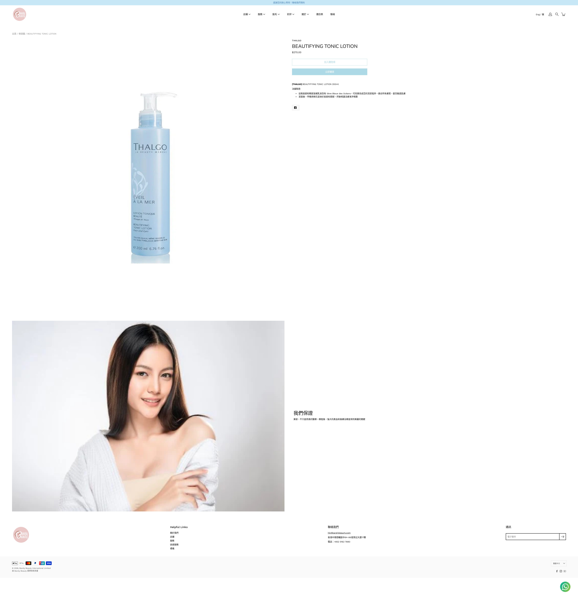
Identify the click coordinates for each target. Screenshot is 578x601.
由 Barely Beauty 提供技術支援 (25, 571)
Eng (538, 14)
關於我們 (174, 533)
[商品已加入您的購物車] (563, 14)
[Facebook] (557, 571)
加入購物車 (329, 62)
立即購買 (329, 72)
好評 (289, 14)
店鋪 (245, 14)
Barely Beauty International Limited (35, 568)
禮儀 (172, 548)
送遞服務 (174, 544)
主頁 (14, 34)
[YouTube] (565, 571)
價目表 (319, 14)
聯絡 (332, 14)
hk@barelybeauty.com (339, 533)
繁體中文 (556, 564)
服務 (260, 14)
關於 (304, 14)
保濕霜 (22, 34)
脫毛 (274, 14)
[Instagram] (561, 571)
